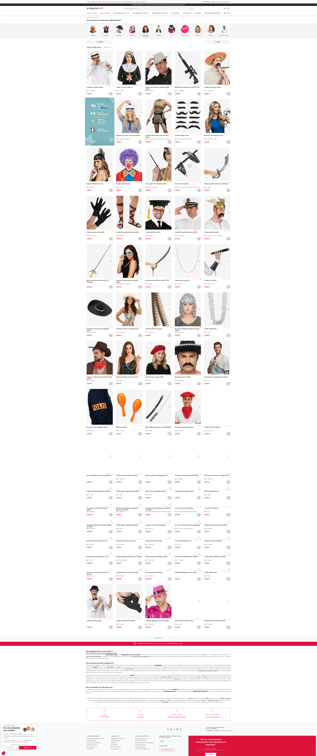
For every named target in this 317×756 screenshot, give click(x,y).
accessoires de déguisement (140, 654)
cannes (207, 696)
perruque (177, 676)
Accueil (89, 17)
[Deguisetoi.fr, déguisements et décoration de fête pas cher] (95, 8)
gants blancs (110, 664)
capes (118, 664)
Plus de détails (142, 2)
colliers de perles (213, 697)
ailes (168, 697)
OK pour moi (27, 747)
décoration (165, 699)
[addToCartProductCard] (111, 94)
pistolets (228, 696)
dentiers (191, 696)
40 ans (205, 674)
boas (203, 697)
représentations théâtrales (93, 654)
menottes (222, 696)
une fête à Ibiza (128, 666)
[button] (3, 753)
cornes (162, 697)
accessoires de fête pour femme (207, 668)
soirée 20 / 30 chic (166, 674)
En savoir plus (10, 747)
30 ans (199, 674)
